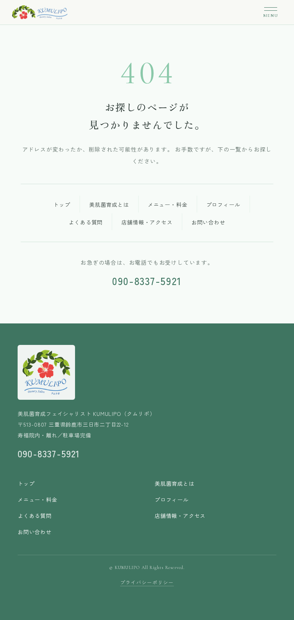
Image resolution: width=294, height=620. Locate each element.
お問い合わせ (208, 222)
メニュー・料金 (168, 204)
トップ (61, 204)
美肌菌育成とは (109, 204)
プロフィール (223, 204)
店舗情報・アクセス (147, 222)
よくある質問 (86, 222)
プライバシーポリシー (147, 582)
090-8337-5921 (146, 281)
